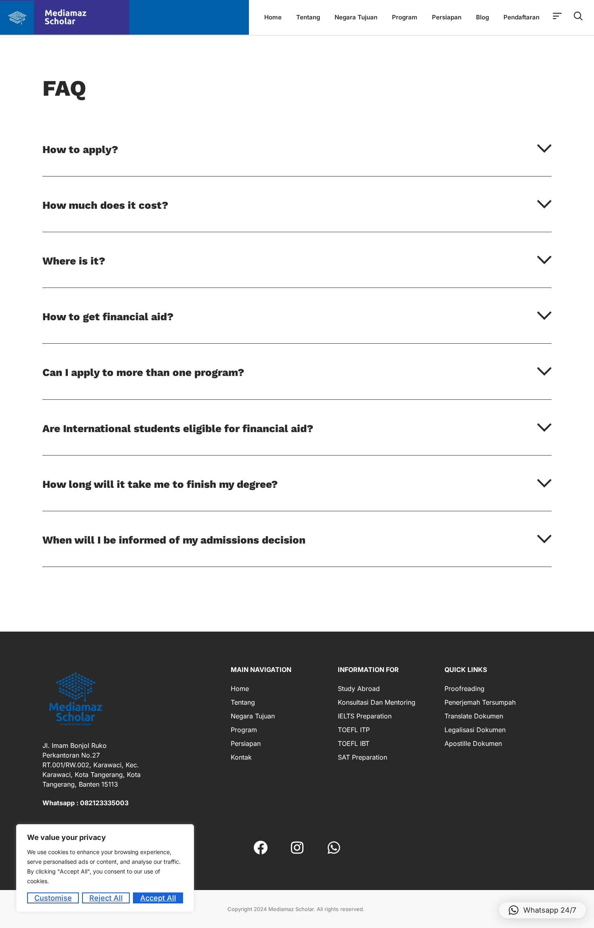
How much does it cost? (105, 205)
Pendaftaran (521, 17)
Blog (482, 17)
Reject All (106, 898)
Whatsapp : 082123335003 (85, 803)
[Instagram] (297, 847)
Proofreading (464, 688)
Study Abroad (359, 688)
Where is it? (73, 261)
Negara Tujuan (356, 17)
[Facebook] (260, 847)
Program (404, 17)
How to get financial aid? (107, 317)
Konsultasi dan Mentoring (376, 702)
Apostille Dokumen (473, 743)
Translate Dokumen (473, 716)
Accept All (158, 898)
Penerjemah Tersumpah (480, 702)
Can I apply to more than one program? (143, 372)
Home (273, 17)
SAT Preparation (362, 757)
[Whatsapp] (334, 847)
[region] (105, 868)
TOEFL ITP (354, 730)
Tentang (308, 17)
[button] (297, 158)
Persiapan (446, 17)
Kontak (241, 757)
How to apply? (80, 149)
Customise (53, 898)
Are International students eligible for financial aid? (177, 428)
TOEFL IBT (353, 743)
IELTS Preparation (365, 716)
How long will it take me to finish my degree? (160, 484)
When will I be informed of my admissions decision (173, 540)
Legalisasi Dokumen (475, 730)
